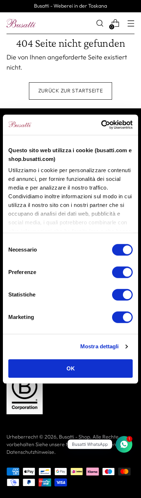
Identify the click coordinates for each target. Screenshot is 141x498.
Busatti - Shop (74, 436)
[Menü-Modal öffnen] (130, 23)
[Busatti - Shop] (21, 23)
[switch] (122, 272)
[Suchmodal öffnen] (99, 23)
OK (71, 368)
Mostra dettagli (99, 346)
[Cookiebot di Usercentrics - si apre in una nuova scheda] (101, 124)
